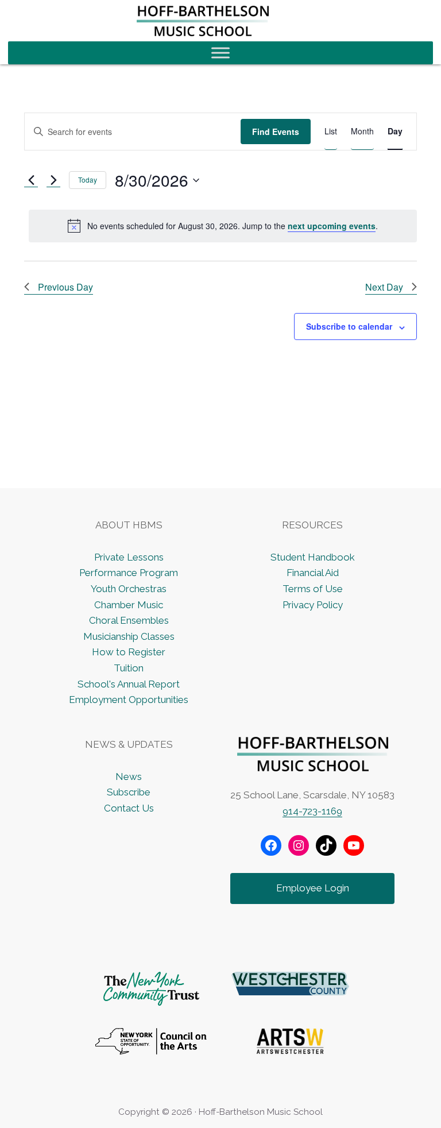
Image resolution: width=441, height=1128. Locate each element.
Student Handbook (312, 557)
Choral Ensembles (129, 620)
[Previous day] (31, 180)
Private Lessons (129, 557)
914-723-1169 (312, 811)
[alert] (223, 226)
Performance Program (128, 572)
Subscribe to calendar (349, 326)
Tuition (129, 668)
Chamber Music (128, 605)
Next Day (384, 286)
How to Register (128, 652)
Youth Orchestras (129, 588)
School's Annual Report (129, 684)
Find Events (275, 131)
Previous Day (65, 286)
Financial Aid (313, 572)
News (128, 776)
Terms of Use (313, 588)
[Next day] (53, 180)
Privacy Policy (313, 605)
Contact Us (129, 808)
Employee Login (312, 888)
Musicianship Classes (129, 636)
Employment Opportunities (128, 699)
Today (87, 179)
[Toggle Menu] (220, 52)
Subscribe (128, 792)
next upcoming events (332, 225)
